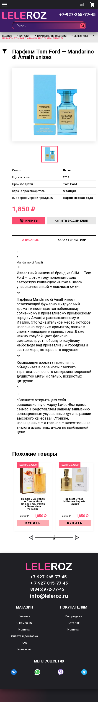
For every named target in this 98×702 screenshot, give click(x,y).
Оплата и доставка (24, 636)
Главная (24, 616)
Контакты (24, 649)
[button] (31, 537)
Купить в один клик (71, 220)
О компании (24, 622)
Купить (31, 220)
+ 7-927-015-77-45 (49, 583)
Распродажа (73, 616)
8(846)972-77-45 (47, 589)
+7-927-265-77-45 (77, 14)
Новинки (24, 629)
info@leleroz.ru (49, 596)
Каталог (73, 622)
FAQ (24, 642)
